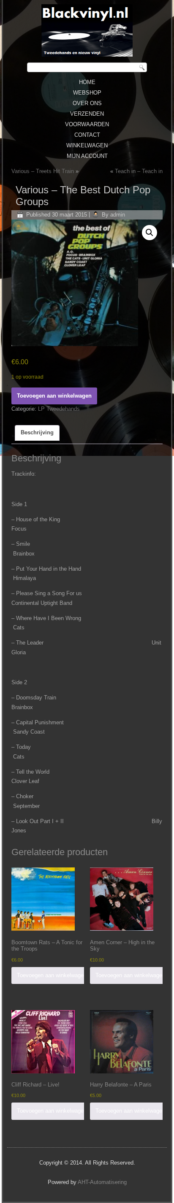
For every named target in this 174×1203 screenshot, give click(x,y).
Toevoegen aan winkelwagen (54, 396)
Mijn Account (87, 156)
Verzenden (87, 114)
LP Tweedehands (59, 409)
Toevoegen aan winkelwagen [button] (52, 975)
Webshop (87, 92)
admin (117, 214)
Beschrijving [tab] (37, 432)
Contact (87, 135)
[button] (149, 232)
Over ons (87, 103)
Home (87, 82)
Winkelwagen (87, 145)
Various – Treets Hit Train (42, 171)
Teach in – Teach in (139, 171)
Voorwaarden (87, 124)
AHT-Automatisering (102, 1182)
